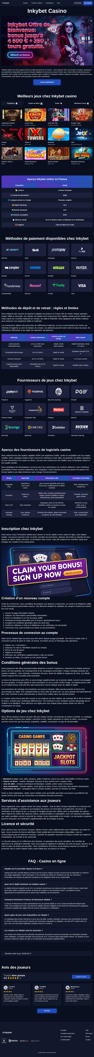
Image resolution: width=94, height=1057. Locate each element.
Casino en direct (34, 103)
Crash (57, 103)
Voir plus (47, 1010)
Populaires (11, 103)
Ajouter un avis (81, 977)
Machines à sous (80, 103)
